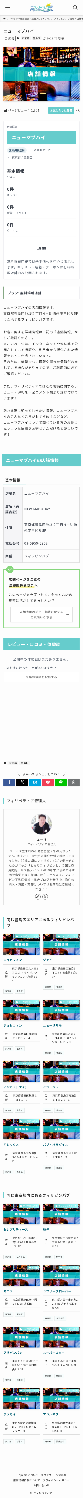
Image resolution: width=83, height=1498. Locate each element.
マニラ (8, 1291)
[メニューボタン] (7, 7)
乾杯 (46, 1229)
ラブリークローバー (57, 1291)
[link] (38, 897)
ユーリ (41, 840)
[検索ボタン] (75, 7)
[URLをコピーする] (74, 782)
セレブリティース (15, 1229)
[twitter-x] (45, 897)
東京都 (25, 38)
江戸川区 (21, 1256)
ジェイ (47, 960)
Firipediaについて (28, 1475)
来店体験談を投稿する (41, 677)
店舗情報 (42, 248)
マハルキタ (51, 1414)
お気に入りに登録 (61, 110)
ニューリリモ (52, 1025)
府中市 (59, 1256)
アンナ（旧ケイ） (15, 1087)
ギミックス (11, 1144)
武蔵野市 (60, 1441)
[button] (9, 782)
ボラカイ (9, 1414)
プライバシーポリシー (56, 1480)
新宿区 (20, 1441)
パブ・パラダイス (55, 1144)
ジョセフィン (12, 960)
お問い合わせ (41, 1485)
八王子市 (60, 1318)
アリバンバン (13, 1352)
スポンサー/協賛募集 (53, 1475)
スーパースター (54, 1352)
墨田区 (59, 1376)
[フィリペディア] (41, 7)
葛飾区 (20, 1314)
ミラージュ (51, 1087)
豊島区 (36, 38)
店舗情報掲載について (26, 1480)
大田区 (20, 1380)
